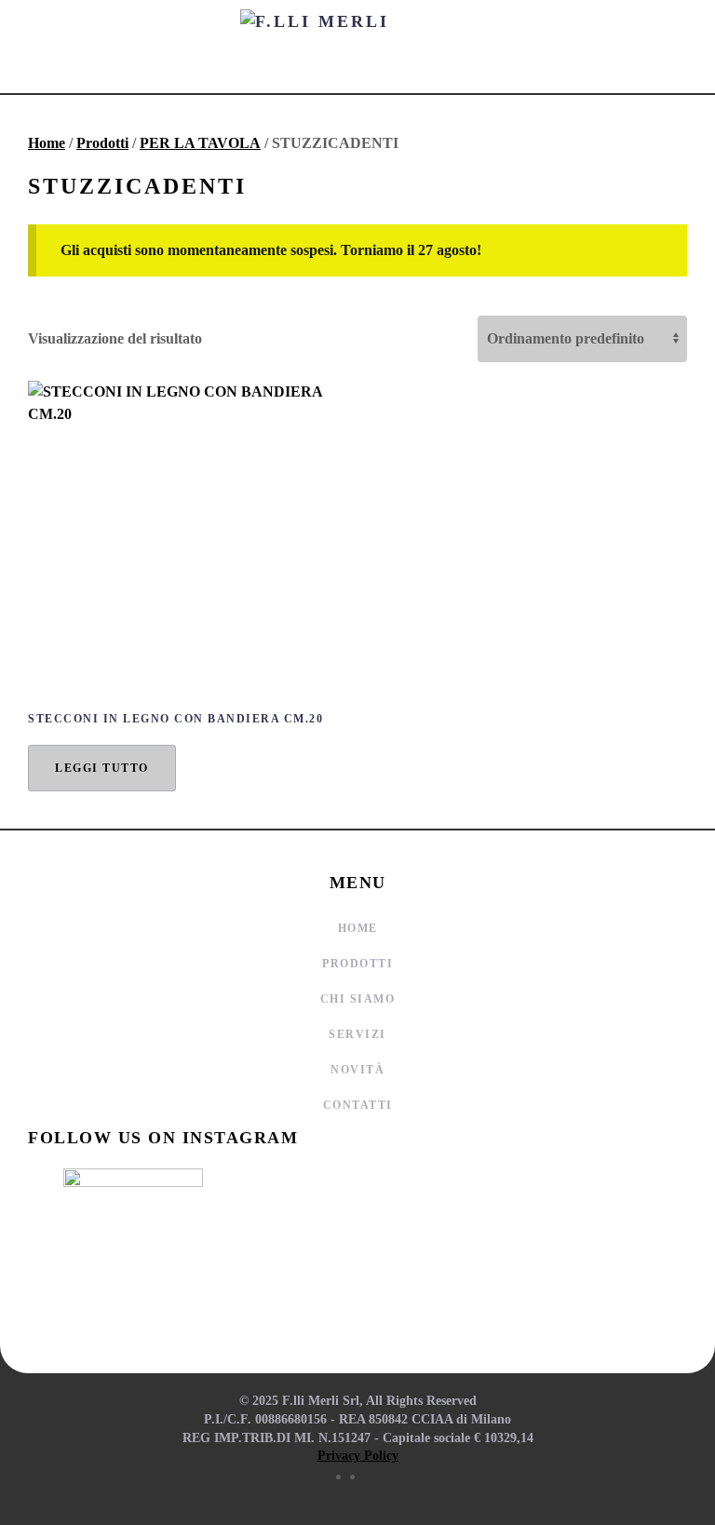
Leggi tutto (102, 768)
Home (46, 143)
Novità (357, 1069)
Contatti (358, 1105)
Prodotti (102, 143)
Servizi (357, 1034)
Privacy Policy (357, 1456)
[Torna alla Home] (357, 46)
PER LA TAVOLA (200, 143)
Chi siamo (358, 998)
